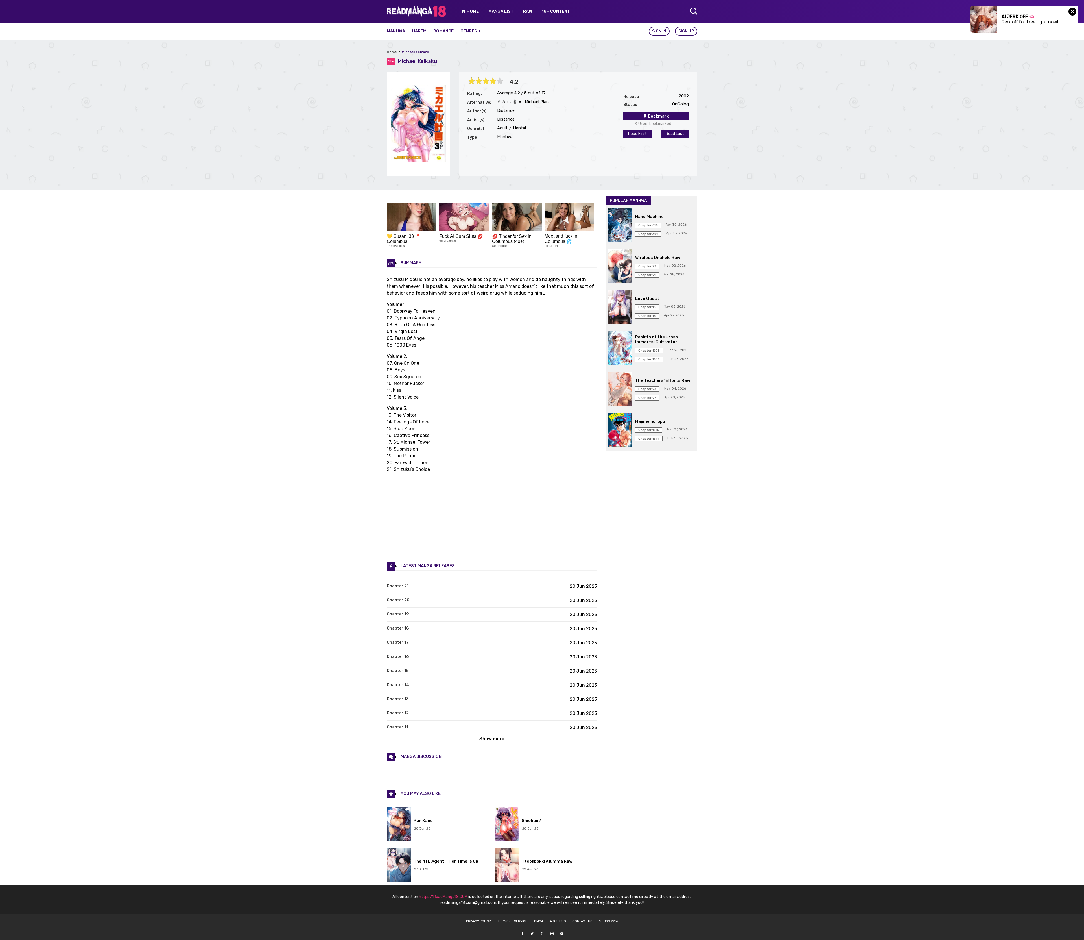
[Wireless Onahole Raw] (620, 266)
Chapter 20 (398, 600)
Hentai (519, 127)
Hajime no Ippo (650, 421)
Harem (419, 31)
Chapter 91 (647, 275)
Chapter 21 (398, 586)
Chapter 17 (398, 642)
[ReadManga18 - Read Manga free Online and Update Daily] (416, 15)
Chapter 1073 (649, 350)
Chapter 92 (647, 266)
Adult (502, 127)
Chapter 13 (398, 699)
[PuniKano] (399, 824)
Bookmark (658, 116)
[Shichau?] (507, 824)
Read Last (675, 133)
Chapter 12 (398, 713)
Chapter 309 (648, 234)
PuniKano (423, 820)
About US (558, 921)
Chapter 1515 (648, 430)
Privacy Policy (478, 921)
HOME (472, 11)
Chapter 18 (398, 628)
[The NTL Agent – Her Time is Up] (399, 865)
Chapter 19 (398, 614)
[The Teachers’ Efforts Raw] (620, 389)
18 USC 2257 (608, 921)
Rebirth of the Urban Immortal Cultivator (656, 339)
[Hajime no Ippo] (620, 430)
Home (392, 52)
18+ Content (556, 11)
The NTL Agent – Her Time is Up (446, 861)
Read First (637, 133)
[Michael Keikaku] (418, 161)
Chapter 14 (398, 684)
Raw (527, 11)
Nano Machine (649, 216)
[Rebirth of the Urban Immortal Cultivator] (620, 348)
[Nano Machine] (620, 225)
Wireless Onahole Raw (657, 257)
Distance (506, 110)
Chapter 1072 (649, 359)
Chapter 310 (648, 225)
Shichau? (531, 820)
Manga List (500, 11)
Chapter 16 (398, 656)
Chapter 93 (647, 389)
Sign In (659, 31)
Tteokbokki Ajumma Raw (547, 861)
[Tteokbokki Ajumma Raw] (507, 865)
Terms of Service (512, 921)
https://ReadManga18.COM (443, 896)
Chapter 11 (397, 727)
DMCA (538, 921)
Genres (469, 31)
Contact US (582, 921)
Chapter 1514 (648, 439)
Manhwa (396, 31)
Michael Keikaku (415, 52)
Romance (443, 31)
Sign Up (686, 31)
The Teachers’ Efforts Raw (662, 380)
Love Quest (647, 298)
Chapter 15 (397, 670)
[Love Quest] (620, 307)
